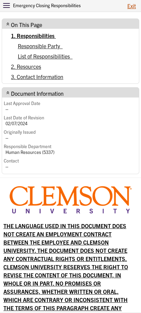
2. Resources (26, 66)
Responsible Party (40, 45)
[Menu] (6, 5)
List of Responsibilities (45, 56)
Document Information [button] (37, 93)
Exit (131, 5)
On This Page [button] (26, 24)
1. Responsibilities (33, 35)
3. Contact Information (37, 76)
